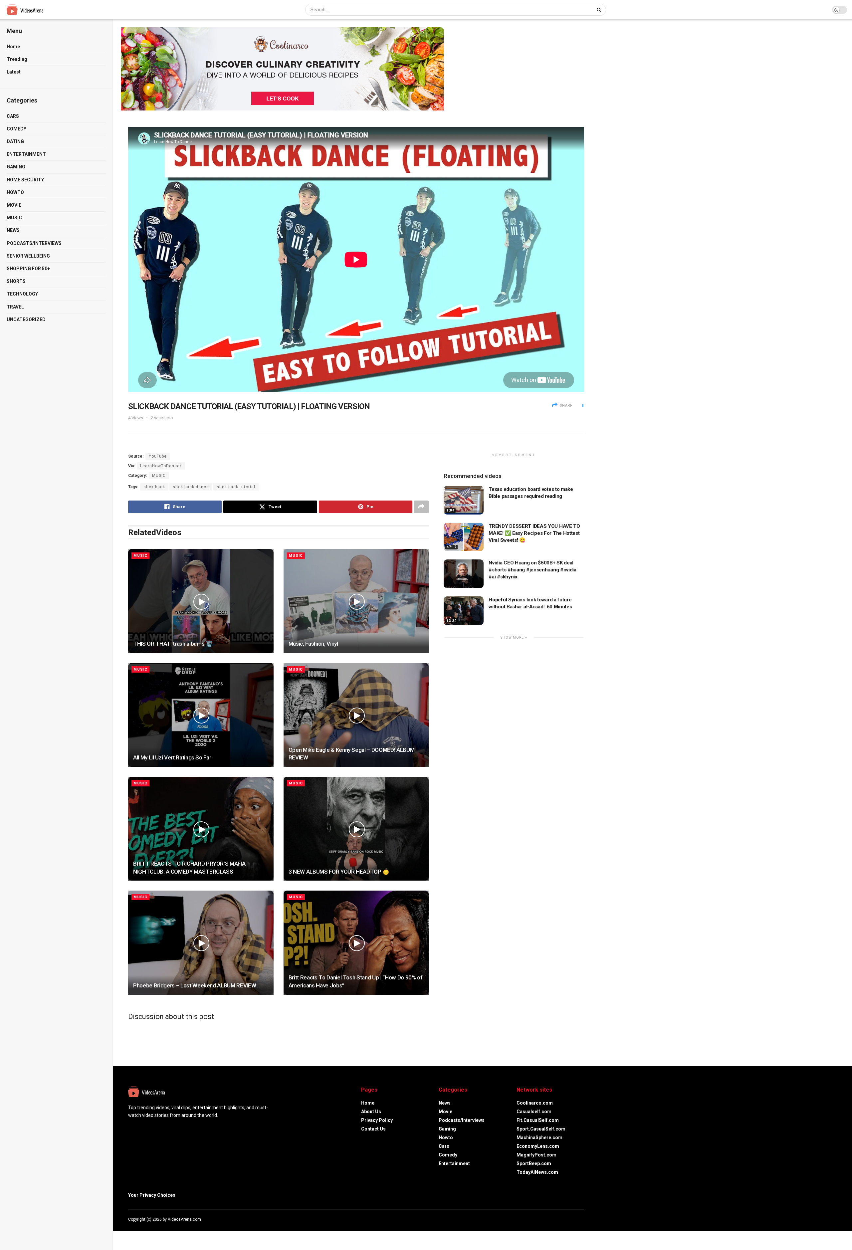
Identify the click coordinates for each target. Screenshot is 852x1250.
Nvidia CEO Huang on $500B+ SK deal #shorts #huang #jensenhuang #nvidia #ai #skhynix (532, 570)
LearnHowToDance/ (161, 466)
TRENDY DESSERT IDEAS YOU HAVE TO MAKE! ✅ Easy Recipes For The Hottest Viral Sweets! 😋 (534, 533)
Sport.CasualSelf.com (541, 1129)
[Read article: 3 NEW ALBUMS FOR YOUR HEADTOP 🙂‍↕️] (356, 829)
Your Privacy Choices (151, 1195)
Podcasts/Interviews (34, 243)
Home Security (25, 179)
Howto (15, 192)
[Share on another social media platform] (421, 507)
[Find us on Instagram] (573, 1219)
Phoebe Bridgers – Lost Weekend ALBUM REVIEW (194, 985)
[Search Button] (599, 10)
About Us (371, 1111)
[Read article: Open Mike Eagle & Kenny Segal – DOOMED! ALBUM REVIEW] (356, 715)
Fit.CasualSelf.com (538, 1120)
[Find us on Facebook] (555, 1219)
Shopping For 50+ (28, 268)
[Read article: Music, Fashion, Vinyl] (356, 601)
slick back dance (191, 487)
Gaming (16, 166)
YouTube (158, 456)
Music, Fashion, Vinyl (313, 643)
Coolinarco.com (535, 1103)
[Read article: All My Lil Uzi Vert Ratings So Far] (201, 715)
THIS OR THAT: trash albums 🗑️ (172, 643)
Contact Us (373, 1129)
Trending (17, 59)
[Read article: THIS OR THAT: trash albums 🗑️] (201, 601)
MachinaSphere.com (539, 1137)
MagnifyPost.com (536, 1154)
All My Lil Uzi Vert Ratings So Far (172, 757)
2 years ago (162, 417)
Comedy (16, 128)
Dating (15, 141)
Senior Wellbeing (28, 256)
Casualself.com (534, 1111)
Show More (513, 637)
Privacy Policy (377, 1120)
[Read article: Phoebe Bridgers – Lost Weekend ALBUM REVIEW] (201, 942)
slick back (154, 487)
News (13, 230)
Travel (15, 307)
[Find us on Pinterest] (582, 1219)
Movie (14, 205)
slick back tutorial (236, 487)
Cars (13, 116)
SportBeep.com (534, 1163)
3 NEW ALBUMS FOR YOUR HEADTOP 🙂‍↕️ (339, 871)
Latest (14, 72)
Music (14, 217)
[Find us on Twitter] (564, 1219)
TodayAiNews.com (537, 1172)
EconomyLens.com (538, 1146)
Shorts (16, 281)
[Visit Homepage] (37, 9)
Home (13, 46)
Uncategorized (26, 319)
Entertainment (26, 154)
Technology (22, 294)
